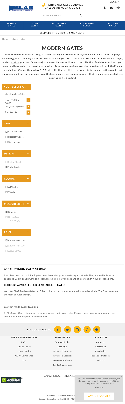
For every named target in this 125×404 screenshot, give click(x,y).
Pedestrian (59, 24)
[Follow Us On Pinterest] (87, 329)
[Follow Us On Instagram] (77, 329)
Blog (24, 360)
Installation (100, 351)
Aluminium (87, 24)
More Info (99, 387)
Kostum (15, 62)
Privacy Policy (24, 351)
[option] (62, 33)
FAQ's (24, 342)
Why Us (100, 360)
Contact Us (100, 346)
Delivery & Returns (62, 351)
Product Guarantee (62, 365)
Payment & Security (62, 356)
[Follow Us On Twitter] (67, 329)
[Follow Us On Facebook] (57, 329)
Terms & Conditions (62, 360)
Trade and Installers (100, 356)
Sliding (11, 24)
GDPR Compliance (24, 356)
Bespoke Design (62, 342)
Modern (113, 24)
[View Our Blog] (96, 329)
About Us (100, 342)
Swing (34, 24)
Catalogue (62, 346)
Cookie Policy (24, 346)
